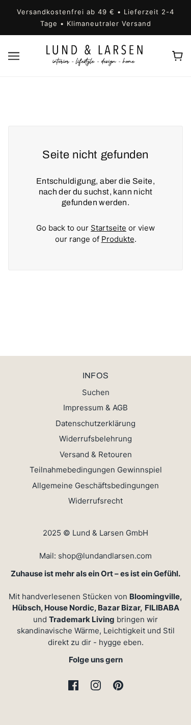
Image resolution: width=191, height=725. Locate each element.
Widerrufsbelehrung (95, 438)
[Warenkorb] (177, 56)
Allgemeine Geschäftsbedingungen (95, 485)
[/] (95, 55)
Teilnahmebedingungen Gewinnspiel (96, 470)
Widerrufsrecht (95, 501)
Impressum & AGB (95, 407)
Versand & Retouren (96, 454)
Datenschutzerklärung (95, 423)
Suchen (96, 392)
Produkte (117, 239)
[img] (73, 685)
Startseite (108, 228)
